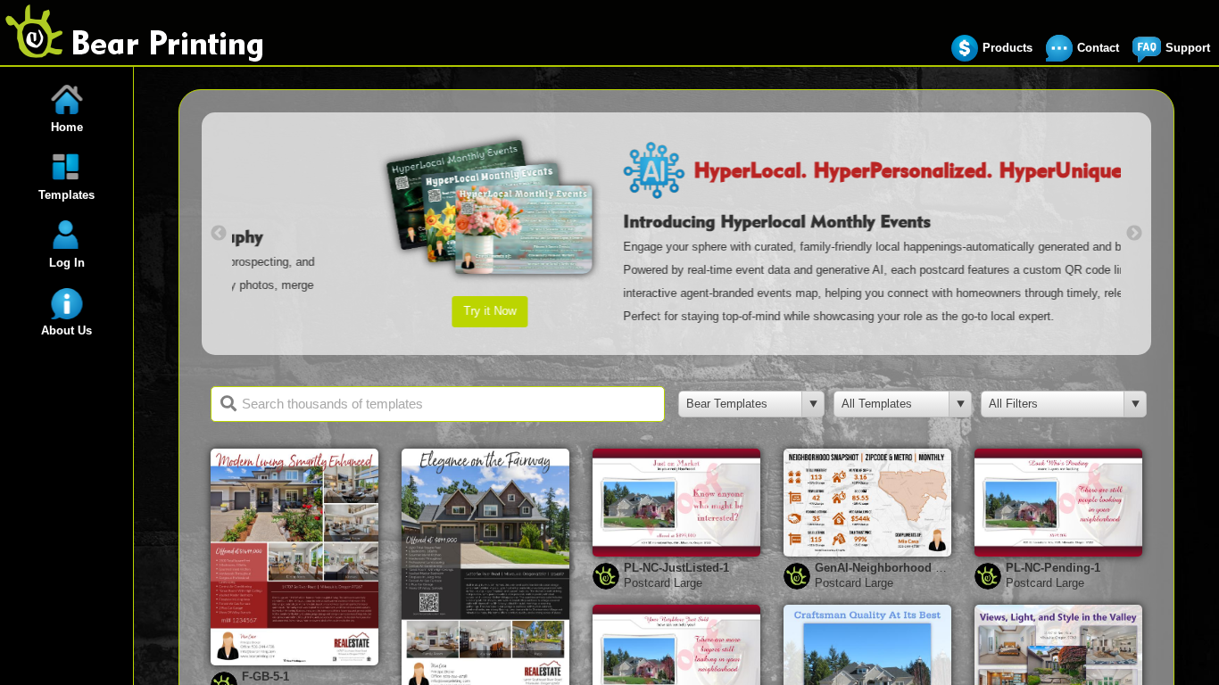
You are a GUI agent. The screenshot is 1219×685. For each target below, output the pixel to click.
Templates (66, 195)
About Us (66, 330)
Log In (67, 262)
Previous (219, 234)
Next (1134, 234)
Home (67, 127)
